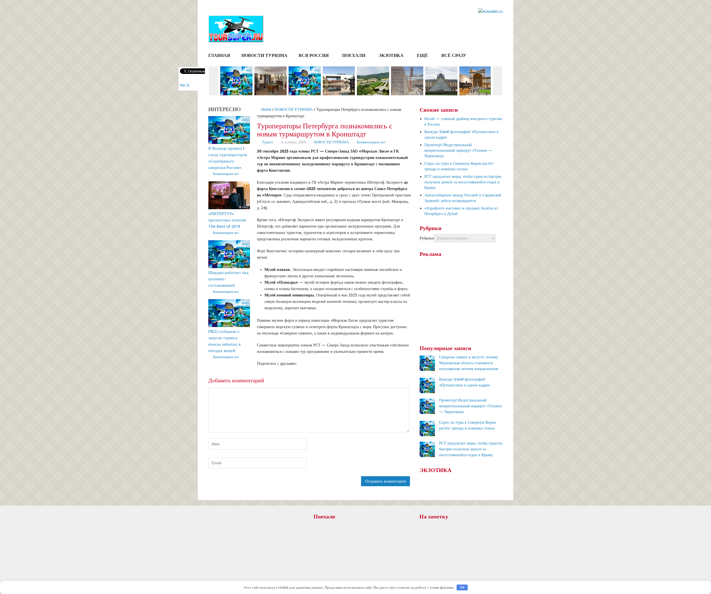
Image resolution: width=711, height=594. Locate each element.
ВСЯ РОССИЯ (314, 55)
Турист (267, 142)
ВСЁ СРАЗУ (453, 55)
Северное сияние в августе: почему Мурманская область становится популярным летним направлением (468, 363)
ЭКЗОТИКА (391, 55)
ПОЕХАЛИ (353, 55)
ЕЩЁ (422, 55)
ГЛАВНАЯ (219, 55)
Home (265, 109)
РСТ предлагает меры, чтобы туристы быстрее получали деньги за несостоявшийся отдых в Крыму (463, 182)
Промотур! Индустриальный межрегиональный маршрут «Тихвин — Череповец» (458, 150)
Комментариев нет (371, 142)
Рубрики (427, 238)
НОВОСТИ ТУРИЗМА (264, 55)
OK (462, 587)
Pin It (184, 85)
